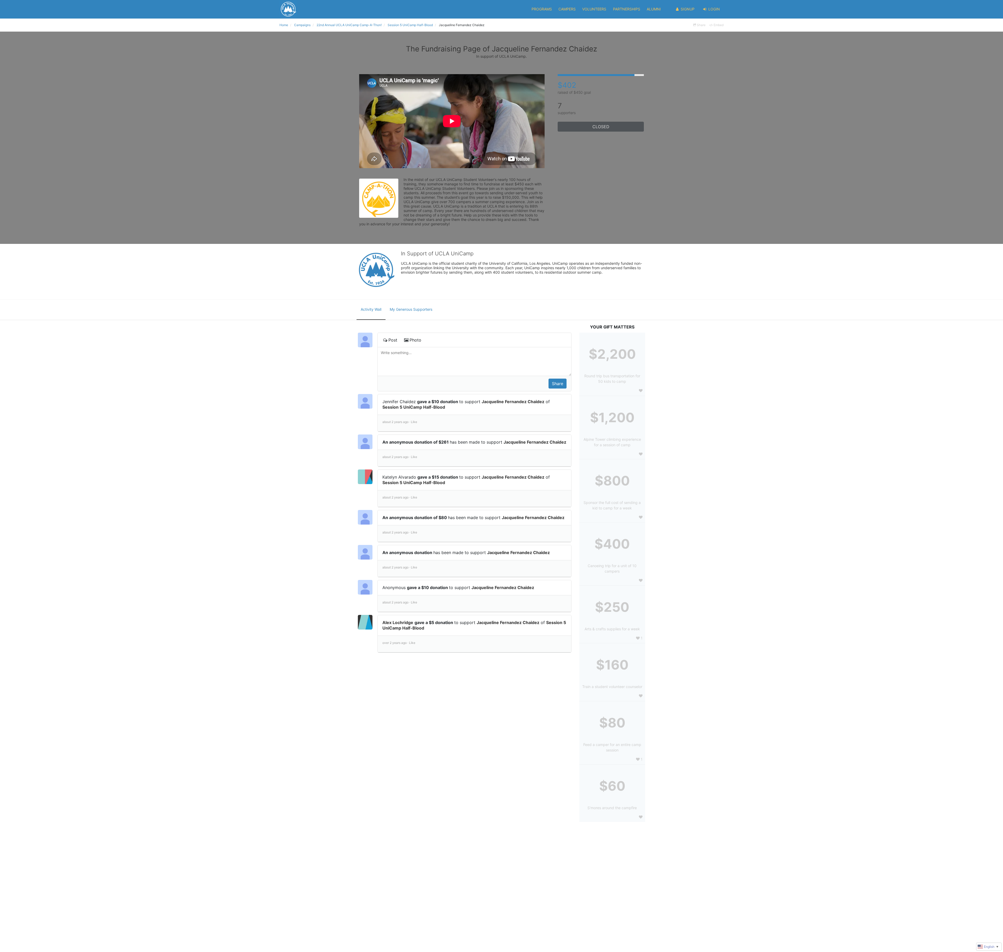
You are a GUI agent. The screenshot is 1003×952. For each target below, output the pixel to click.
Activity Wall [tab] (371, 309)
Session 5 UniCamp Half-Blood (413, 407)
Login (714, 9)
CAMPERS (567, 9)
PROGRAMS (542, 9)
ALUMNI (654, 9)
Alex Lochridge (397, 622)
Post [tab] (392, 340)
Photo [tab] (415, 340)
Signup (688, 9)
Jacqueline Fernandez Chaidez (513, 401)
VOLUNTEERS (594, 9)
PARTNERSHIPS (626, 9)
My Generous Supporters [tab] (411, 309)
